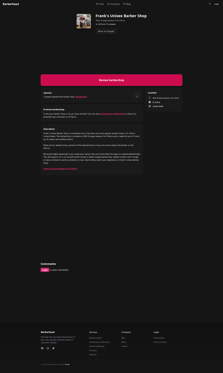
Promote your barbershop (99, 342)
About (123, 342)
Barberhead (11, 4)
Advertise (93, 354)
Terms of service (160, 342)
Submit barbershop (97, 346)
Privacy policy (159, 338)
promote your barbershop (112, 114)
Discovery (93, 350)
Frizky (67, 364)
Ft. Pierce (156, 102)
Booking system (95, 338)
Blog (123, 338)
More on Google (106, 31)
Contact (124, 346)
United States (158, 106)
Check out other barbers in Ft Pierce (60, 169)
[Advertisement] (110, 58)
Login (216, 4)
